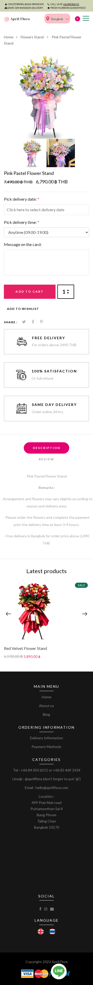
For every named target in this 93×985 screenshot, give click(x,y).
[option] (46, 96)
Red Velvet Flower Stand (25, 648)
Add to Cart (30, 291)
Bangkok (57, 19)
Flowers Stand (32, 37)
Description (46, 448)
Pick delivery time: (21, 222)
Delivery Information (46, 738)
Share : (10, 322)
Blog (46, 714)
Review (46, 459)
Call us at (64, 4)
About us (46, 705)
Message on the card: (23, 244)
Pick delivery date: (21, 199)
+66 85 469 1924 (66, 770)
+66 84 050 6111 (34, 770)
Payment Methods (46, 746)
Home (8, 37)
